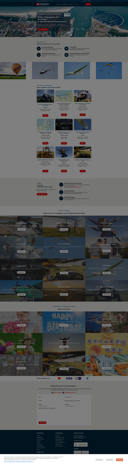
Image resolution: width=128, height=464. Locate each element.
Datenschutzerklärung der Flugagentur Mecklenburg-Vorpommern (18, 461)
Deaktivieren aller (110, 459)
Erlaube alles (119, 459)
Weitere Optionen (99, 459)
